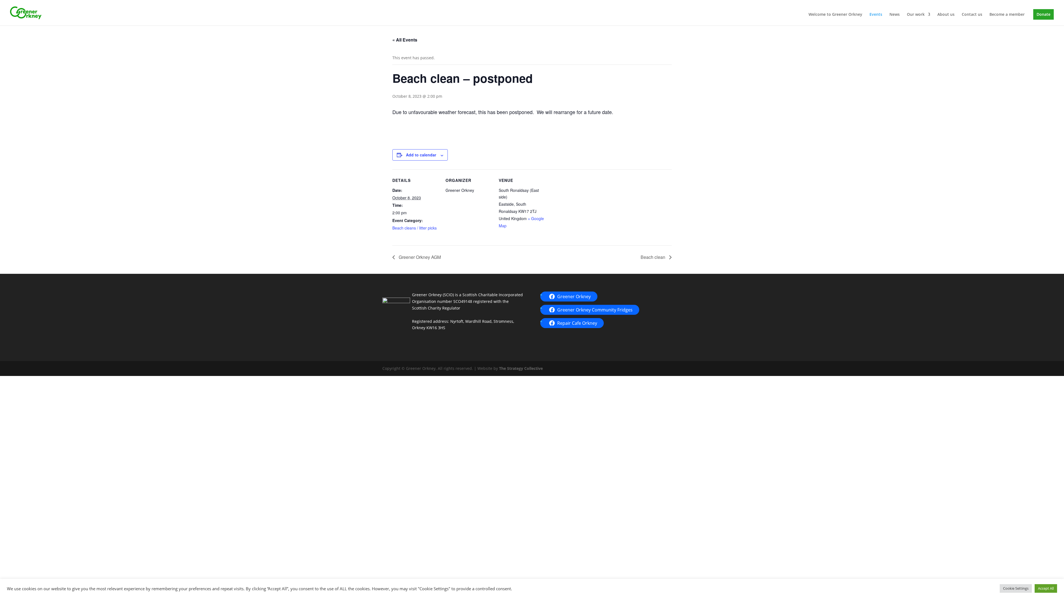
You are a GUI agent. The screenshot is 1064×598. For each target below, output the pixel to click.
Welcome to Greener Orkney (835, 14)
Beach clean (653, 257)
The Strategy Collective (521, 368)
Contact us (972, 14)
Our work (916, 14)
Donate (1043, 14)
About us (946, 14)
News (894, 14)
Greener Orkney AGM (419, 257)
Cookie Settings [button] (1016, 588)
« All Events (404, 40)
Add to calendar (421, 155)
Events (875, 14)
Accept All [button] (1046, 588)
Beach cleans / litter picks (414, 228)
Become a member (1007, 14)
